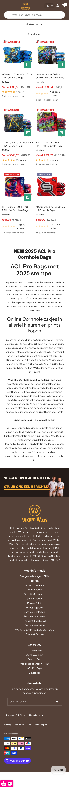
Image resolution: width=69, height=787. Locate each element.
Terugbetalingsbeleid (34, 620)
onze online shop (17, 339)
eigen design (21, 403)
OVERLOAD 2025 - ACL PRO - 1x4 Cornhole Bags (17, 144)
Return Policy (35, 589)
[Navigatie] (5, 6)
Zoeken (35, 580)
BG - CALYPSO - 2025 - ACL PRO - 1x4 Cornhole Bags (51, 144)
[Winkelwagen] (63, 5)
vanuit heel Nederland (48, 383)
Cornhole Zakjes (34, 654)
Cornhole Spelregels (34, 611)
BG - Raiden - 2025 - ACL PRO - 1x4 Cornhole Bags (15, 208)
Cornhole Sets (34, 650)
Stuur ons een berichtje (27, 487)
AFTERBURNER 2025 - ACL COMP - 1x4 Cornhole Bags (50, 76)
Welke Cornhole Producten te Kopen (34, 629)
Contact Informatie (35, 625)
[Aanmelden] (57, 701)
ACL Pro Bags (34, 668)
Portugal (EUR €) (14, 715)
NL (47, 5)
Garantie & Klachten (34, 594)
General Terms (34, 598)
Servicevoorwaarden (34, 616)
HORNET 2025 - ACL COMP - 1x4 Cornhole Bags (17, 76)
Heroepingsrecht (34, 607)
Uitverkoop (34, 672)
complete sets (45, 391)
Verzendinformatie (34, 585)
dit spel (37, 431)
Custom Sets (35, 659)
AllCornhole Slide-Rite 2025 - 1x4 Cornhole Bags (51, 208)
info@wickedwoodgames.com (20, 456)
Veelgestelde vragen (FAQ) (34, 576)
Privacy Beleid (34, 603)
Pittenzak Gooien (34, 634)
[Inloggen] (57, 5)
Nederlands (34, 715)
